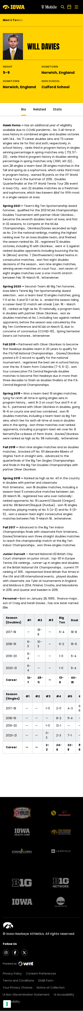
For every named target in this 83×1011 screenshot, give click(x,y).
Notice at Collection (51, 988)
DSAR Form (45, 981)
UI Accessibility (64, 995)
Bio (23, 109)
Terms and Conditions (18, 981)
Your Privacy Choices (17, 988)
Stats (57, 109)
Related (39, 109)
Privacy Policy (12, 974)
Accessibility (11, 1002)
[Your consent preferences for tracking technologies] (7, 1004)
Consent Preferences (41, 974)
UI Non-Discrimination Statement (26, 995)
